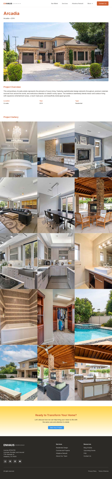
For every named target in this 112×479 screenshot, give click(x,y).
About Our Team (61, 456)
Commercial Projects (63, 450)
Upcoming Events (89, 450)
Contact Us (102, 3)
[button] (90, 3)
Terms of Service (103, 471)
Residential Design (62, 448)
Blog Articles (88, 448)
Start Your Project (56, 427)
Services (65, 3)
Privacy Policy (92, 471)
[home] (12, 3)
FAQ (85, 453)
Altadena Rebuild (77, 3)
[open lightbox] (18, 149)
